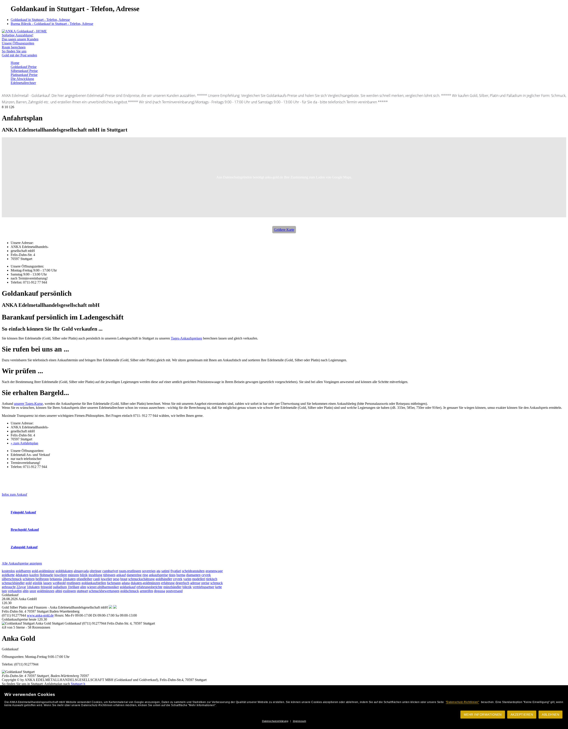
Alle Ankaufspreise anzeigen (22, 563)
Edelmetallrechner (23, 83)
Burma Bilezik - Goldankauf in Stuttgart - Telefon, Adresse (52, 24)
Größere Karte (284, 230)
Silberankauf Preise (24, 71)
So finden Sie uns (14, 51)
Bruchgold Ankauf (25, 529)
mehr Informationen (483, 714)
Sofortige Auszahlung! (17, 35)
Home (15, 63)
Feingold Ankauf (23, 512)
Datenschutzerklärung (275, 721)
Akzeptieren (522, 714)
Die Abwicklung (22, 79)
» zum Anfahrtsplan (24, 443)
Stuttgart (77, 684)
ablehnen (550, 714)
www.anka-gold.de (40, 615)
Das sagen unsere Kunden (20, 39)
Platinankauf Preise (24, 75)
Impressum (299, 721)
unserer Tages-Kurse (28, 403)
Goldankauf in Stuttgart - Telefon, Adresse (40, 20)
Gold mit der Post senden (19, 55)
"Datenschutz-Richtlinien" (462, 702)
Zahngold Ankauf (24, 547)
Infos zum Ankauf (14, 494)
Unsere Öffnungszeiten (18, 43)
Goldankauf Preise (24, 67)
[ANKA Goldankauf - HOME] (24, 31)
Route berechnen (14, 47)
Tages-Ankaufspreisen (186, 338)
